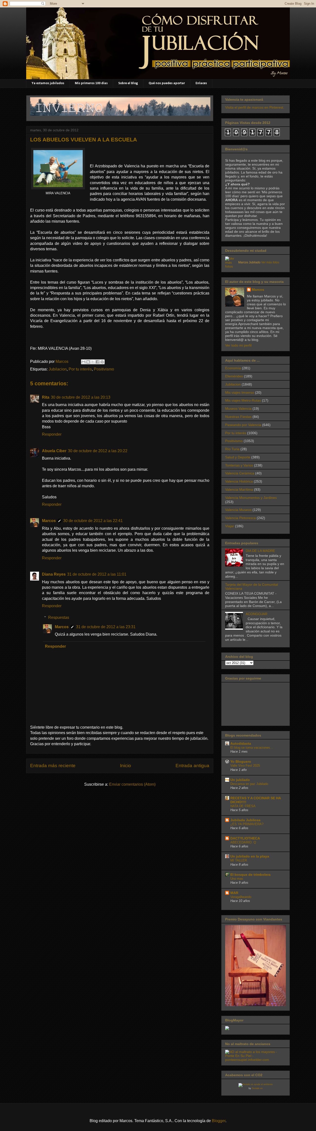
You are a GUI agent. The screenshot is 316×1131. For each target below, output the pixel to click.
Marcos (49, 521)
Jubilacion (58, 369)
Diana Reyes (54, 574)
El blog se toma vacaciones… (251, 747)
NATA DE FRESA (243, 806)
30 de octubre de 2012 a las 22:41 (93, 521)
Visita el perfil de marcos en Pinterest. (254, 107)
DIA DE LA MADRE (260, 551)
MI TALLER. (239, 860)
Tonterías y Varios (239, 465)
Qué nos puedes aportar (167, 83)
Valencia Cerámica (239, 473)
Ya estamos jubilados (48, 83)
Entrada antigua (192, 765)
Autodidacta (240, 743)
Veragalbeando (240, 897)
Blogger (218, 1121)
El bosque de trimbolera (250, 875)
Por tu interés (80, 369)
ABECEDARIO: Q (243, 842)
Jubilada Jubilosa (245, 820)
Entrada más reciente (53, 765)
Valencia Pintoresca (240, 518)
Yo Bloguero (240, 761)
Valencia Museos (238, 510)
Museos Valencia (238, 408)
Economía (233, 368)
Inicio (125, 765)
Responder (51, 434)
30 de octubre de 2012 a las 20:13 (80, 397)
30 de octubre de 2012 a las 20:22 (97, 451)
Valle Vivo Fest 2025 (245, 765)
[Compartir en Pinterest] (102, 361)
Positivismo (104, 369)
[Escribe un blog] (88, 361)
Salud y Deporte (237, 457)
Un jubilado (240, 780)
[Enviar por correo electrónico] (83, 361)
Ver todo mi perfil (238, 345)
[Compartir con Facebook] (97, 361)
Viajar (229, 526)
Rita (45, 397)
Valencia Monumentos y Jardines (251, 498)
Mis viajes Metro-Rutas (243, 400)
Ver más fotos (270, 262)
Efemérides (234, 376)
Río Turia (232, 449)
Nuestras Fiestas (238, 417)
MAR (234, 893)
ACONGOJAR (256, 614)
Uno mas (236, 878)
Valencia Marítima (239, 489)
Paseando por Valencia (243, 425)
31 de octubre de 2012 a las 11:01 (96, 574)
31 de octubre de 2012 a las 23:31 (106, 627)
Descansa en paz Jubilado (249, 784)
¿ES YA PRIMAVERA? (246, 824)
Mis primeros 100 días (91, 83)
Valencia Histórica (239, 481)
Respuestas (58, 617)
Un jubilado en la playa (249, 856)
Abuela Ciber (54, 451)
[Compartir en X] (92, 361)
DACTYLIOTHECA (245, 838)
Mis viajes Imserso (239, 392)
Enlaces (201, 83)
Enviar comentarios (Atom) (132, 784)
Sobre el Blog (128, 83)
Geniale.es (257, 1088)
